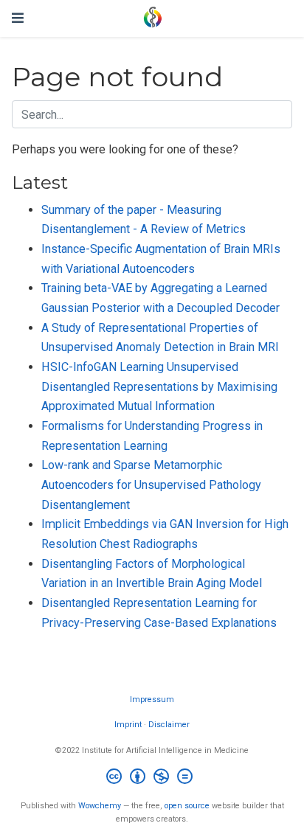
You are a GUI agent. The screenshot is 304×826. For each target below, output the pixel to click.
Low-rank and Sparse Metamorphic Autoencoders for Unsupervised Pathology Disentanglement (151, 484)
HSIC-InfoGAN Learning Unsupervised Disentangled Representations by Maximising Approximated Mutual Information (159, 386)
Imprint (128, 724)
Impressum (152, 699)
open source (187, 806)
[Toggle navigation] (18, 18)
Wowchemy (99, 806)
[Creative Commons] (152, 778)
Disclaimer (169, 724)
